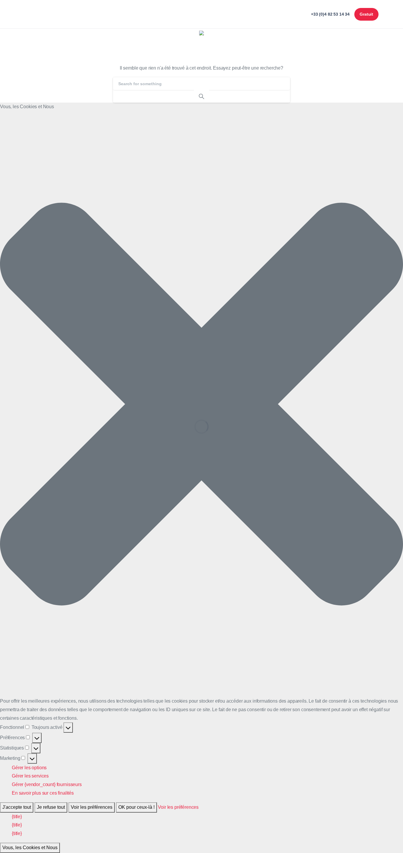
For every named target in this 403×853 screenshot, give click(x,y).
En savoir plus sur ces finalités (43, 793)
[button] (201, 404)
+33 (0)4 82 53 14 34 (330, 13)
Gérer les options (29, 767)
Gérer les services (30, 775)
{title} (17, 816)
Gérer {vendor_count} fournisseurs (47, 784)
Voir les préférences (91, 807)
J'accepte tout (16, 807)
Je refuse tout (51, 807)
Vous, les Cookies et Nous (30, 847)
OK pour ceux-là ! (136, 807)
